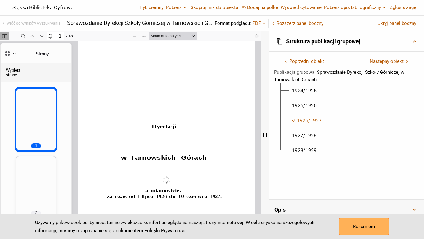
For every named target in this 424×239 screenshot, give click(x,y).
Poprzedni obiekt (306, 61)
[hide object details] (265, 135)
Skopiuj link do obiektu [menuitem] (214, 7)
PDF (256, 23)
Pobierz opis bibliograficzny (352, 7)
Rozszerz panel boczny (300, 23)
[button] (346, 41)
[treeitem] (346, 90)
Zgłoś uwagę (403, 7)
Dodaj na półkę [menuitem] (262, 7)
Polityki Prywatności (165, 230)
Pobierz (174, 7)
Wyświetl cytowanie (301, 7)
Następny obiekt (387, 61)
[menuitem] (304, 91)
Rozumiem (364, 226)
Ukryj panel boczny (396, 23)
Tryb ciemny (151, 7)
